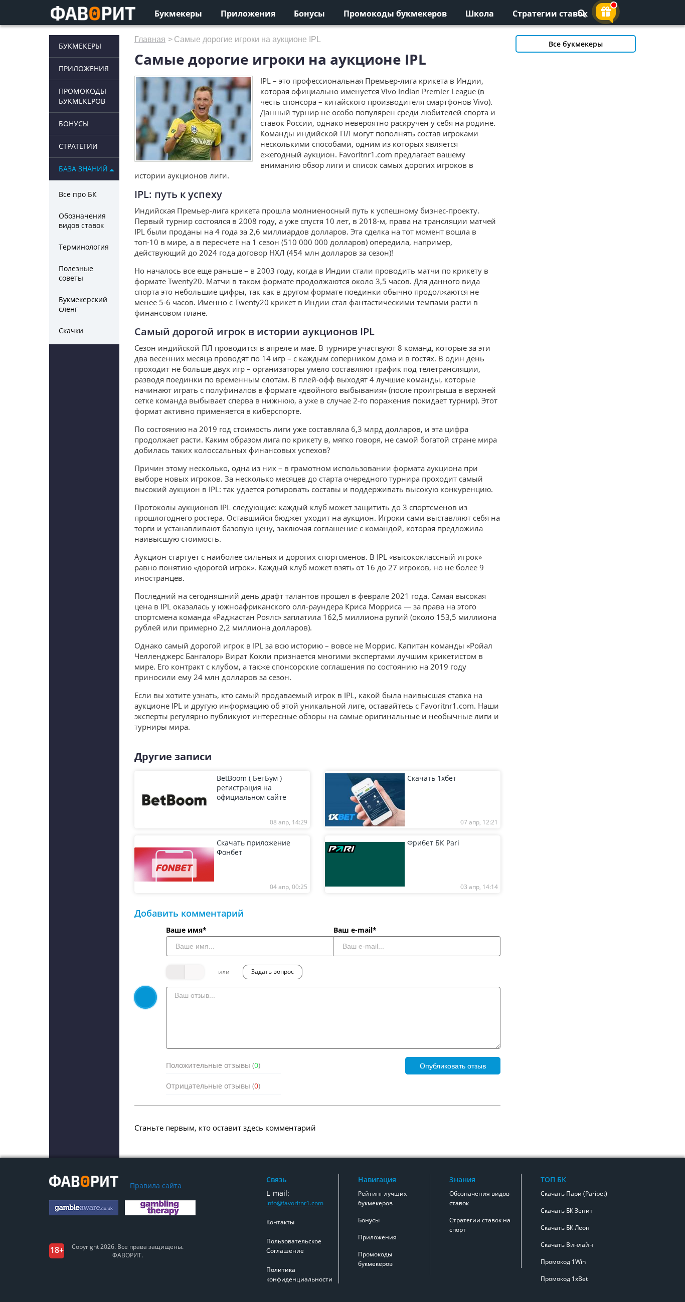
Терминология (84, 247)
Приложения (248, 13)
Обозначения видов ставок (82, 220)
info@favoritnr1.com (294, 1203)
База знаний (83, 168)
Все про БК (78, 194)
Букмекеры (178, 13)
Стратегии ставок (550, 13)
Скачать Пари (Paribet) (574, 1193)
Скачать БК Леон (565, 1227)
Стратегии (78, 146)
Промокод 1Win (563, 1261)
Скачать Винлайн (567, 1244)
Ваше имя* (186, 930)
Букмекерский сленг (83, 304)
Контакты (280, 1222)
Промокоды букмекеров (395, 13)
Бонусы (309, 13)
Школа (479, 13)
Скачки (71, 330)
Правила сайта (156, 1185)
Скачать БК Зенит (567, 1210)
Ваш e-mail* (355, 930)
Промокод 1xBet (564, 1278)
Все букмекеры (576, 44)
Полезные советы (76, 273)
